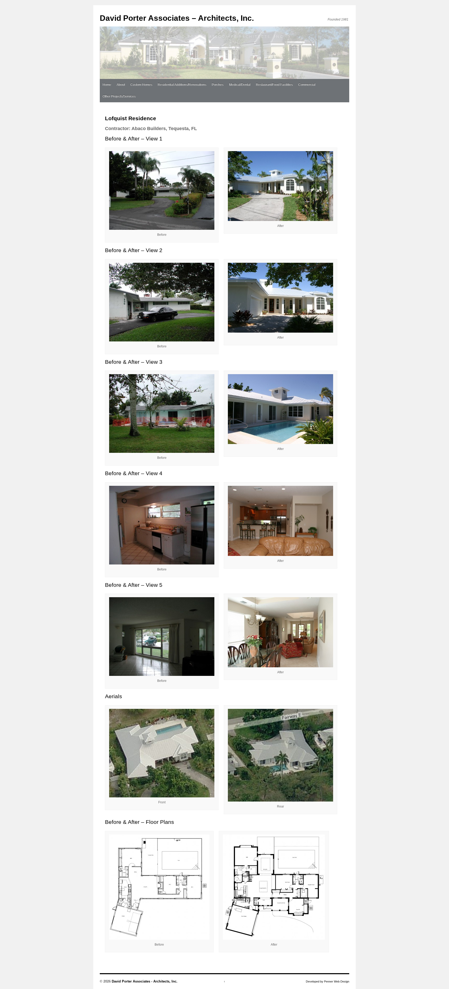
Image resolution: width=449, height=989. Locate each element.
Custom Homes (141, 84)
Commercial (306, 84)
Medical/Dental (239, 84)
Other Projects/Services (119, 96)
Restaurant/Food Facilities (274, 84)
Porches (217, 84)
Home (107, 84)
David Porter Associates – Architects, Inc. (177, 18)
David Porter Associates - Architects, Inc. (144, 981)
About (121, 84)
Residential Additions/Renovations (182, 84)
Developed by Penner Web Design (327, 981)
